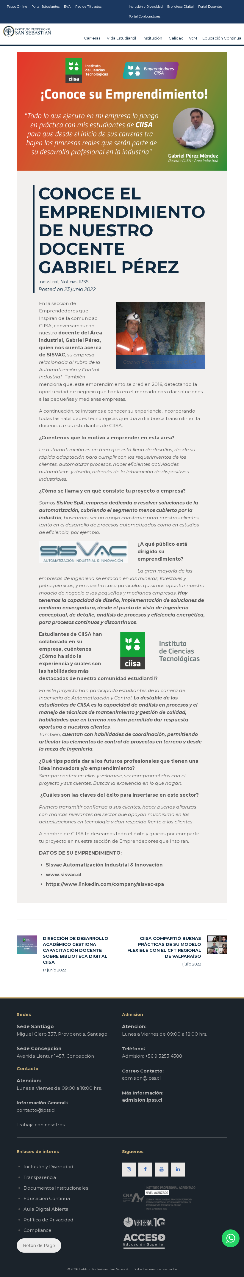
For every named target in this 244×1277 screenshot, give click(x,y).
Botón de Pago (39, 1245)
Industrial (48, 281)
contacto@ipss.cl (36, 1110)
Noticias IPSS (74, 281)
